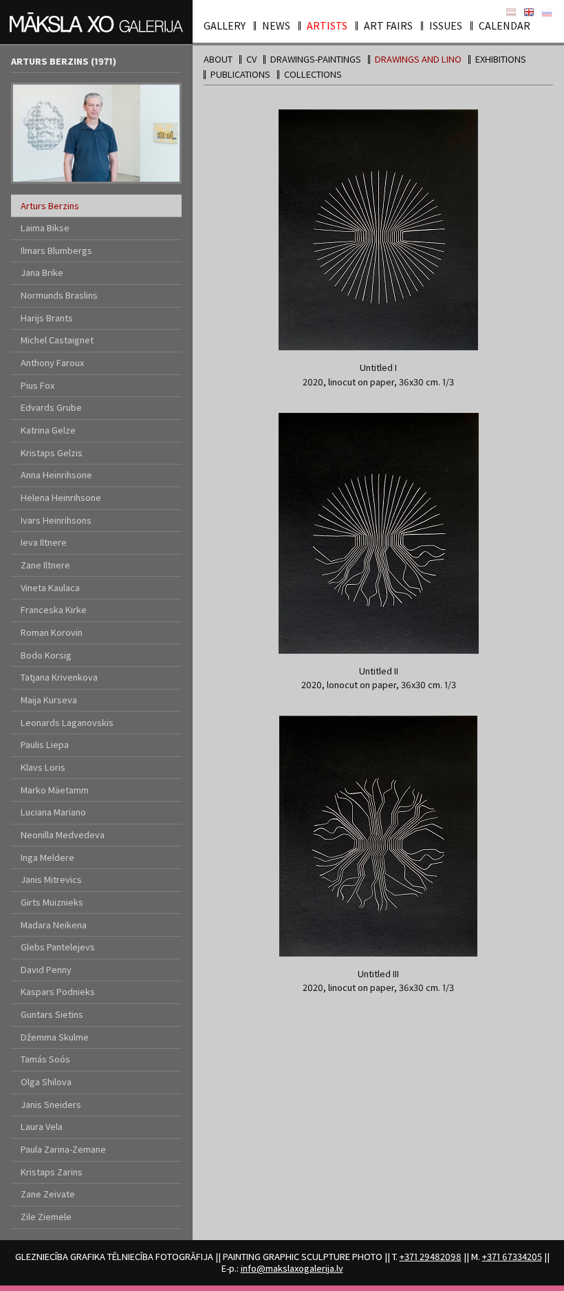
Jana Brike (42, 272)
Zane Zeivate (48, 1194)
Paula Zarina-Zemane (63, 1149)
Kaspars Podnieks (58, 991)
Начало (546, 12)
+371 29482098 (431, 1256)
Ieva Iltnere (44, 542)
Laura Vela (42, 1126)
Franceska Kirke (54, 610)
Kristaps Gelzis (52, 453)
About (218, 59)
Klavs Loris (43, 767)
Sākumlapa (511, 12)
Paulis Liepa (45, 744)
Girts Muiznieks (52, 902)
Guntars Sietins (52, 1014)
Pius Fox (37, 385)
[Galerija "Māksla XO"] (96, 22)
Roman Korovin (52, 632)
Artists (327, 25)
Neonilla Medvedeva (63, 835)
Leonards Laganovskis (67, 722)
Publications (240, 74)
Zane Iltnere (45, 565)
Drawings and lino (418, 59)
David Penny (46, 969)
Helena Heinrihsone (61, 497)
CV (251, 59)
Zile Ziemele (46, 1216)
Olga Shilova (46, 1082)
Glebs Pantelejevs (58, 947)
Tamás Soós (45, 1059)
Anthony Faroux (52, 362)
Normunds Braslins (59, 295)
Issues (445, 25)
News (276, 25)
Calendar (504, 25)
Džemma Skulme (55, 1037)
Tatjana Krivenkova (59, 677)
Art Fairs (388, 25)
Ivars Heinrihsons (56, 520)
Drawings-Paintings (315, 59)
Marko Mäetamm (55, 790)
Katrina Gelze (48, 430)
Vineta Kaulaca (50, 588)
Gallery (225, 25)
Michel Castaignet (57, 340)
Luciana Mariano (53, 812)
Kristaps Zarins (52, 1172)
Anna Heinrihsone (56, 475)
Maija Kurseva (49, 700)
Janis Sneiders (51, 1104)
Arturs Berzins (50, 206)
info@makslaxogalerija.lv (292, 1268)
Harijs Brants (47, 318)
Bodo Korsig (46, 655)
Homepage (528, 12)
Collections (313, 74)
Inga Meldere (47, 857)
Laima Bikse (45, 228)
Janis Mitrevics (51, 879)
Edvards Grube (51, 407)
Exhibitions (500, 59)
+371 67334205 (512, 1256)
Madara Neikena (54, 925)
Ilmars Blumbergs (56, 250)
